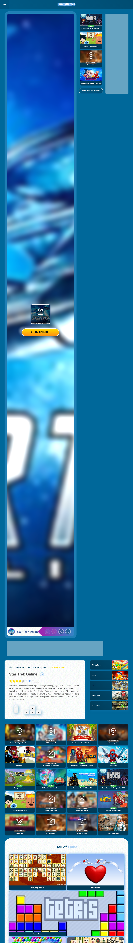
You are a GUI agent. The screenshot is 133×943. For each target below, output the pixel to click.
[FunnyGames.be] (10, 667)
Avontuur (19, 667)
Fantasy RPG (40, 667)
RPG (29, 667)
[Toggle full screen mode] (68, 632)
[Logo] (66, 4)
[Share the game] (61, 632)
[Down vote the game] (54, 632)
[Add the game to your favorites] (42, 674)
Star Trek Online (57, 667)
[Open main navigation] (4, 4)
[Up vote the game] (47, 632)
